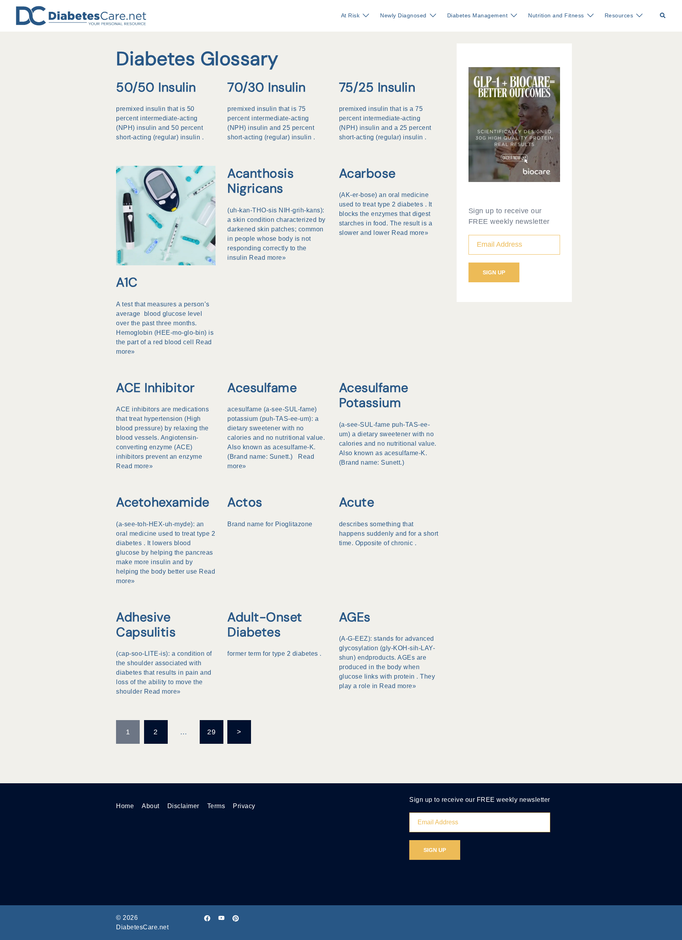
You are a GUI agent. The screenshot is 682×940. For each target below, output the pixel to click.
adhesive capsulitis (146, 624)
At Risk (350, 15)
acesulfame (262, 387)
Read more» (267, 257)
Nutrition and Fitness (556, 15)
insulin (161, 562)
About (150, 806)
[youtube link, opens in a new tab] (221, 917)
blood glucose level (174, 313)
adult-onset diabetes (264, 624)
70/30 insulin (266, 87)
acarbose (367, 173)
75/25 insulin (377, 87)
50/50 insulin (156, 87)
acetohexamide (163, 502)
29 (211, 732)
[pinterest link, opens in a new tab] (235, 917)
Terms (216, 806)
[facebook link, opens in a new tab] (207, 917)
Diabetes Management (477, 15)
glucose (351, 676)
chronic (402, 543)
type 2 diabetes (400, 204)
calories (352, 443)
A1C (127, 282)
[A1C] (165, 215)
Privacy (244, 806)
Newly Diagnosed (403, 15)
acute (357, 502)
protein (404, 676)
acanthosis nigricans (260, 181)
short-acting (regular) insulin (158, 137)
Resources (619, 15)
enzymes (384, 213)
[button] (663, 16)
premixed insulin (141, 108)
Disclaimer (183, 806)
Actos (244, 502)
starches (352, 223)
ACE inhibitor (155, 387)
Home (125, 806)
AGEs (355, 617)
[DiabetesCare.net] (81, 15)
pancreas (199, 552)
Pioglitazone (294, 524)
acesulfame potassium (373, 395)
